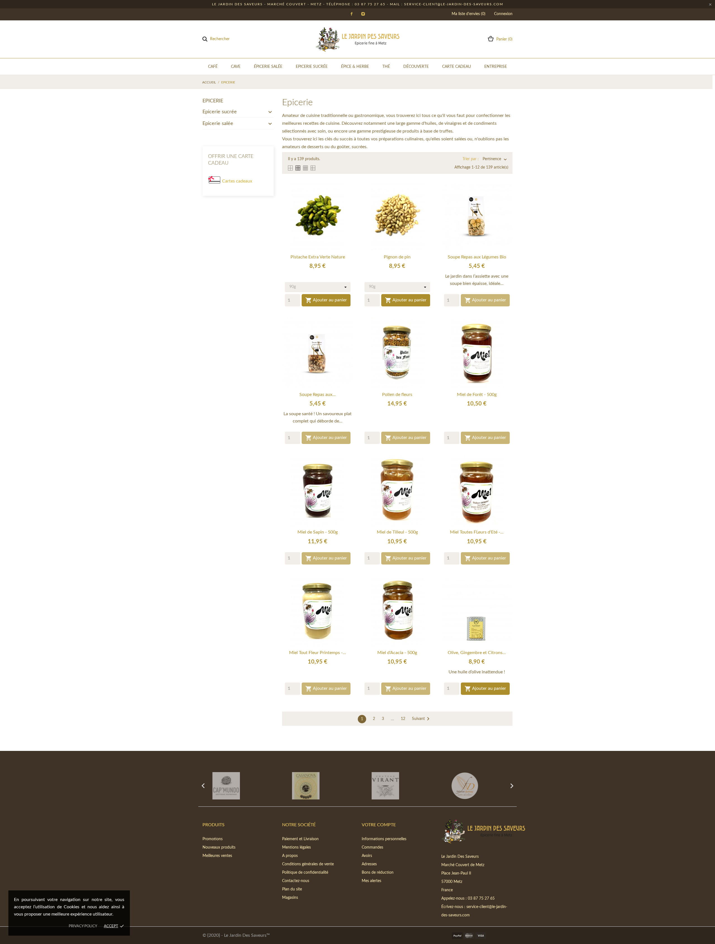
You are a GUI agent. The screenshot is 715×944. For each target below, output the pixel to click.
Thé (386, 67)
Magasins (290, 898)
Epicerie (212, 101)
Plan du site (292, 889)
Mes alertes (371, 881)
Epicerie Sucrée (312, 67)
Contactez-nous (295, 881)
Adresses (369, 864)
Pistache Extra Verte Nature (317, 257)
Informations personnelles (384, 839)
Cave (235, 67)
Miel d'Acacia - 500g (397, 652)
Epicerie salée (217, 123)
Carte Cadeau (456, 67)
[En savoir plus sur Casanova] (238, 785)
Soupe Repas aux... (317, 394)
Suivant (422, 718)
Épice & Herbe (355, 67)
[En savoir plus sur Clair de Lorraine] (477, 785)
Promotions (212, 839)
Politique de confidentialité (305, 873)
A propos (290, 856)
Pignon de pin (397, 257)
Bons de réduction (378, 873)
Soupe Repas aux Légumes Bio (477, 257)
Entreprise (495, 67)
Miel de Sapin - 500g (317, 532)
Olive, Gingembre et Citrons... (477, 652)
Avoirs (367, 856)
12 (403, 719)
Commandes (372, 847)
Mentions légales (296, 847)
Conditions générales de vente (308, 864)
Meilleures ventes (217, 856)
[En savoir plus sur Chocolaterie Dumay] (397, 785)
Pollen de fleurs (397, 394)
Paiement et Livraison (300, 839)
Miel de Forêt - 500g (477, 394)
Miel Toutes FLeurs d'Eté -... (477, 532)
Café (213, 67)
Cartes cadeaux (237, 181)
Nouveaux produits (218, 847)
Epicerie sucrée (219, 111)
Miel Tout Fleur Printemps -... (317, 652)
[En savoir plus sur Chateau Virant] (318, 785)
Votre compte (379, 825)
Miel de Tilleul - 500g (397, 532)
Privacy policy (83, 926)
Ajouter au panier (326, 300)
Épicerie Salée (268, 67)
